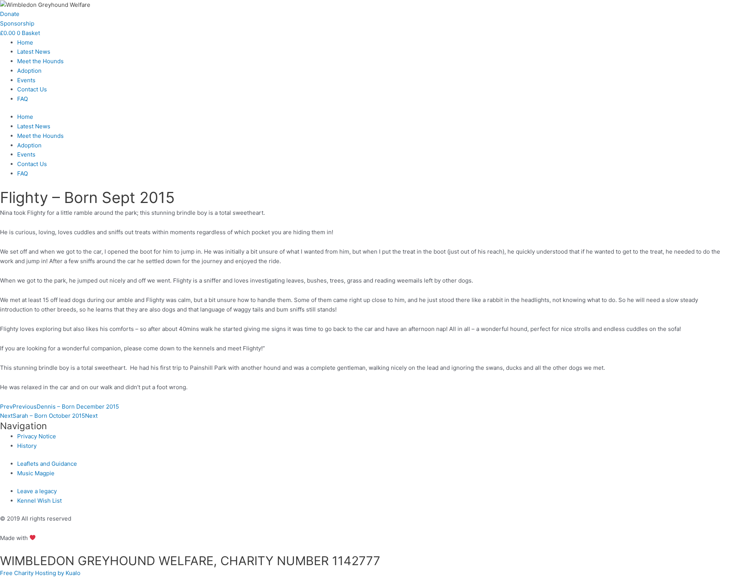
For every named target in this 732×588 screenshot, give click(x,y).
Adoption (29, 70)
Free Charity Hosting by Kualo (40, 573)
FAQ (22, 98)
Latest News (33, 51)
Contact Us (32, 89)
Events (26, 80)
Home (25, 42)
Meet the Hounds (40, 61)
